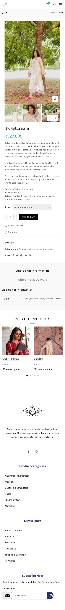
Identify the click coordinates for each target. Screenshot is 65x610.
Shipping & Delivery (32, 279)
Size (7, 207)
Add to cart (28, 217)
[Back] (4, 13)
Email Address (10, 588)
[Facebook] (28, 452)
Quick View (28, 339)
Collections (48, 249)
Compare (12, 232)
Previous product (53, 13)
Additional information (32, 270)
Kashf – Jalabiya (10, 358)
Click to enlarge (55, 99)
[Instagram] (36, 452)
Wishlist (49, 3)
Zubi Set (38, 358)
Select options (13, 369)
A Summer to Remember (29, 249)
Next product (60, 13)
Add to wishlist (15, 225)
